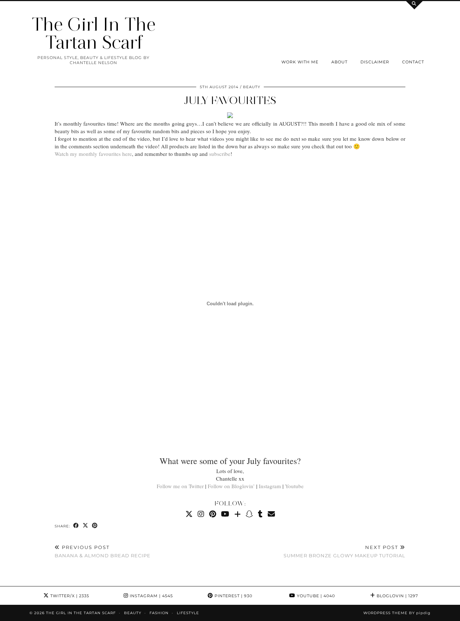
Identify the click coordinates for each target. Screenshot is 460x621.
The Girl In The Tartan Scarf (93, 33)
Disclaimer (374, 61)
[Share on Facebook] (76, 526)
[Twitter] (189, 514)
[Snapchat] (249, 514)
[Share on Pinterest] (95, 526)
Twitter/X (69, 595)
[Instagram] (201, 514)
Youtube (294, 486)
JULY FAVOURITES (230, 100)
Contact (413, 61)
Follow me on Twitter (180, 486)
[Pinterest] (212, 514)
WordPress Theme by (397, 613)
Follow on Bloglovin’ (231, 486)
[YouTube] (225, 514)
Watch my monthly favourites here (93, 153)
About (339, 61)
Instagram (270, 486)
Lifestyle (188, 613)
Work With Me (299, 61)
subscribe (219, 153)
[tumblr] (260, 514)
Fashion (159, 613)
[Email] (271, 514)
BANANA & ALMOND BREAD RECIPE (103, 551)
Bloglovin (396, 595)
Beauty (251, 87)
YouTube (315, 595)
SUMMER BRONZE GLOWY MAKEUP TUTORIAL (344, 551)
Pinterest (232, 595)
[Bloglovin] (237, 514)
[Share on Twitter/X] (85, 526)
